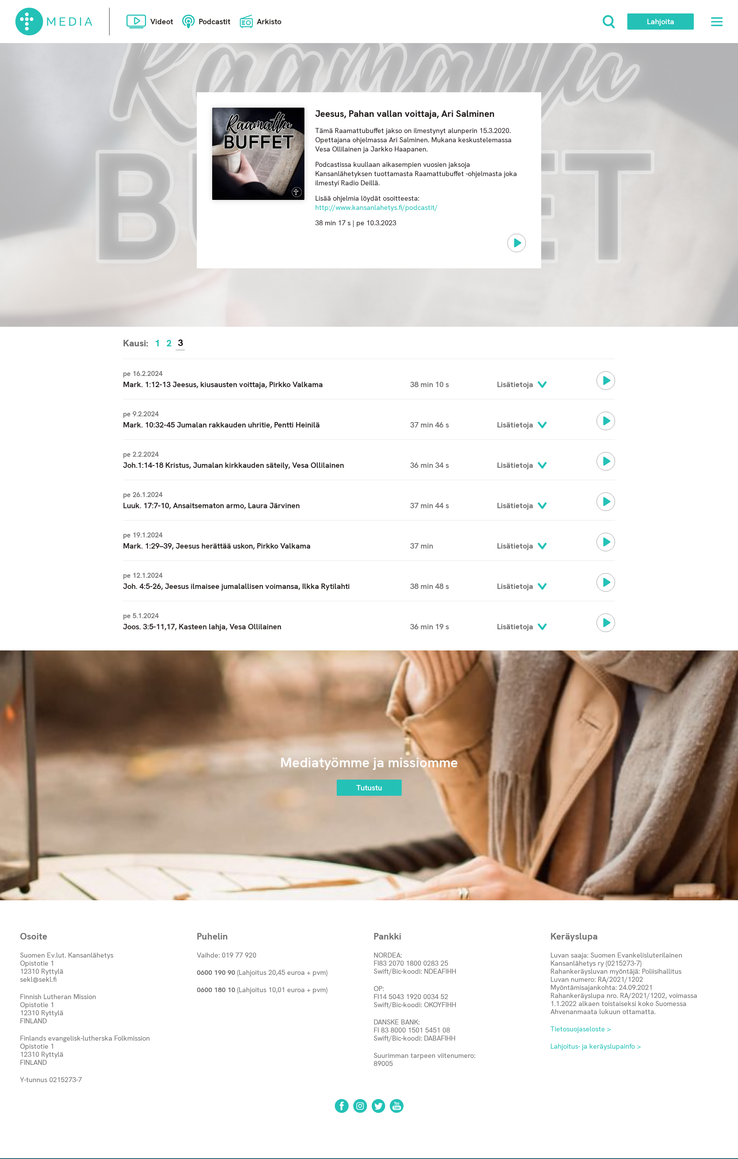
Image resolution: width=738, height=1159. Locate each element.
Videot (161, 22)
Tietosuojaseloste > (580, 1028)
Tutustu (369, 788)
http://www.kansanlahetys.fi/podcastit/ (376, 207)
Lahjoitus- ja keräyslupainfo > (595, 1046)
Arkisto (269, 22)
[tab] (157, 343)
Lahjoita (660, 22)
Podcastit (214, 22)
